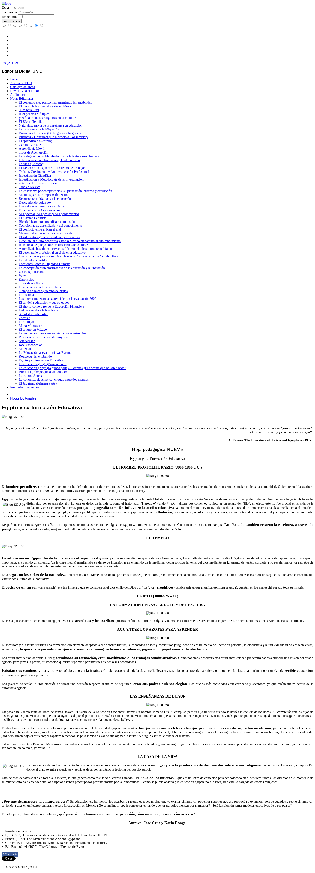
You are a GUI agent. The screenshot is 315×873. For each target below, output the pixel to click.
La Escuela (26, 295)
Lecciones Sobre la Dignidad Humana (44, 264)
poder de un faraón (22, 587)
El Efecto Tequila (30, 121)
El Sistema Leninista (32, 218)
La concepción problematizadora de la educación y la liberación (62, 268)
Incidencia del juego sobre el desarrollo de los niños (53, 245)
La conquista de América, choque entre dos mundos (54, 379)
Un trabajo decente (31, 272)
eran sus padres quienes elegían (160, 684)
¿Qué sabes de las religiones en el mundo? (47, 118)
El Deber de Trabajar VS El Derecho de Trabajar (52, 168)
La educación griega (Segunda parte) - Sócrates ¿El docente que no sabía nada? (72, 368)
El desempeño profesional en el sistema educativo (52, 252)
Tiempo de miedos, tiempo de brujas (43, 291)
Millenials (25, 349)
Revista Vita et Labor (24, 91)
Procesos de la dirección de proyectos (44, 337)
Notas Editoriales (21, 98)
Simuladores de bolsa (33, 314)
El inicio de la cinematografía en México (46, 106)
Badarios (165, 512)
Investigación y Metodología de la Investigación (51, 179)
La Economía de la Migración (39, 129)
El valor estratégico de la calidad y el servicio (49, 237)
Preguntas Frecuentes (24, 387)
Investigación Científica (35, 175)
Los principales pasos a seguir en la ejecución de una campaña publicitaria (69, 256)
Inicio (14, 79)
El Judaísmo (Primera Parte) (38, 383)
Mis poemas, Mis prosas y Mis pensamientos (49, 214)
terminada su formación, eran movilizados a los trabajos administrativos (116, 658)
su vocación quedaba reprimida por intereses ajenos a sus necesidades (89, 662)
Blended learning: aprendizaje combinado (47, 221)
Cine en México (29, 187)
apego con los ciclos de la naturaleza (36, 575)
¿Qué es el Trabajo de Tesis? (38, 183)
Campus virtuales (30, 144)
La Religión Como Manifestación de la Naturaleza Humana (59, 156)
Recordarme (10, 17)
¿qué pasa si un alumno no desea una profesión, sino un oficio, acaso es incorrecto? (126, 814)
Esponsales (26, 279)
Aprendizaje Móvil (31, 148)
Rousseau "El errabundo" (36, 356)
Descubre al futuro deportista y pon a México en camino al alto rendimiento (70, 241)
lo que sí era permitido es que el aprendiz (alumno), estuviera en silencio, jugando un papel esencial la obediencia (113, 649)
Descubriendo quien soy (35, 202)
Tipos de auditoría (31, 283)
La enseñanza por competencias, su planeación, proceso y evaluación (65, 191)
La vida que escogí (31, 164)
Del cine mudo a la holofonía (38, 310)
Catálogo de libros (22, 87)
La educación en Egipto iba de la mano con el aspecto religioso (55, 558)
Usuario (7, 7)
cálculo (43, 529)
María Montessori (31, 325)
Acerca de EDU (21, 83)
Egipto (7, 499)
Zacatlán (24, 318)
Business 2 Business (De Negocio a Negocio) (50, 133)
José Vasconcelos (30, 345)
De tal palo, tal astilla (33, 260)
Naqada (56, 524)
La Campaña (27, 322)
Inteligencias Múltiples (34, 114)
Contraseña (9, 12)
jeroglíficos (164, 587)
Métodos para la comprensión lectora (44, 195)
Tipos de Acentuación (33, 152)
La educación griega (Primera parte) (43, 364)
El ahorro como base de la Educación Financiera (51, 306)
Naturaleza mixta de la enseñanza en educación (50, 125)
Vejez (22, 275)
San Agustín (27, 341)
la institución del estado (105, 670)
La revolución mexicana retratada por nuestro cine (52, 333)
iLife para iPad (29, 110)
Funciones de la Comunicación (40, 210)
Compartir (10, 854)
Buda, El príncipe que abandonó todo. (44, 372)
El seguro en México (33, 329)
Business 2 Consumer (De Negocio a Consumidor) (53, 137)
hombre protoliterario (24, 486)
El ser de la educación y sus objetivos (44, 302)
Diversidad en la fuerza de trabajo (41, 287)
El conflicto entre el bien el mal (40, 229)
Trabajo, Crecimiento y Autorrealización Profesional (54, 171)
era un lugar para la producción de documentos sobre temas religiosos (203, 765)
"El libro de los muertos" (155, 778)
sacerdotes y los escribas (94, 620)
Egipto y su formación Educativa (41, 360)
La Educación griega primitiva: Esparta (45, 352)
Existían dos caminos (19, 670)
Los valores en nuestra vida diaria (41, 206)
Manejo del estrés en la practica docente (45, 233)
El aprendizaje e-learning (35, 141)
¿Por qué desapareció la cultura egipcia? (35, 801)
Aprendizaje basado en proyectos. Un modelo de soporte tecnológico (65, 248)
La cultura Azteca (31, 375)
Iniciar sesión (11, 21)
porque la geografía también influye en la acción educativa (125, 507)
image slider (10, 63)
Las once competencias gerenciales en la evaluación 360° (57, 298)
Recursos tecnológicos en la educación (45, 198)
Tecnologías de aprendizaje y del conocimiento (50, 225)
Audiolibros (18, 94)
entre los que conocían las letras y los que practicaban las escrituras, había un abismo (200, 728)
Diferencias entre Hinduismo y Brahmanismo (49, 160)
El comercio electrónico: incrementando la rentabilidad (55, 102)
